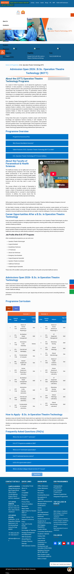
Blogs (46, 2)
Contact (24, 515)
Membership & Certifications (42, 504)
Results (24, 497)
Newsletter (25, 506)
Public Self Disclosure (62, 2)
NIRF (54, 2)
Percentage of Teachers (29, 530)
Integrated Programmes (61, 496)
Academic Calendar (43, 534)
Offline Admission (43, 486)
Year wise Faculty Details (27, 525)
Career (42, 2)
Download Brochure (43, 495)
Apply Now (37, 474)
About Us (24, 488)
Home (37, 2)
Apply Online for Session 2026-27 (29, 511)
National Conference (28, 519)
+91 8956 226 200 (13, 533)
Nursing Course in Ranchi (60, 522)
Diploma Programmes (60, 494)
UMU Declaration (26, 537)
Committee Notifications (45, 531)
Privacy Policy (26, 502)
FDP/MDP (24, 528)
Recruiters (41, 493)
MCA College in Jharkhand (60, 513)
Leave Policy (41, 538)
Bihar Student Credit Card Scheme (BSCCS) (44, 555)
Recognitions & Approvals (42, 498)
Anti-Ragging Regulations (41, 526)
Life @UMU (25, 493)
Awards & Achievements (45, 501)
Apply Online (25, 508)
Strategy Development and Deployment (28, 533)
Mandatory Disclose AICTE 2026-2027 (43, 551)
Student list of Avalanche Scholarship (44, 522)
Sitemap (24, 543)
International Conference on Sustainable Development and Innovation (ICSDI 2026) (45, 544)
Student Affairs (42, 529)
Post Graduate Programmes (58, 491)
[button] (2, 52)
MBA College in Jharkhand (60, 511)
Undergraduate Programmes (58, 487)
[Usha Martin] (12, 8)
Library (32, 2)
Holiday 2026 (41, 536)
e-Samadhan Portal (27, 486)
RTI (50, 2)
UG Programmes (14, 65)
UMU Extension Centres (29, 546)
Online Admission (43, 488)
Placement (41, 490)
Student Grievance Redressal (43, 515)
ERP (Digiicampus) (43, 512)
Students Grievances (44, 519)
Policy (23, 522)
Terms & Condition (27, 504)
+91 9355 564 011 (13, 535)
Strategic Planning (27, 541)
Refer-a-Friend (42, 558)
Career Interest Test (28, 517)
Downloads (25, 499)
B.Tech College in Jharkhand (61, 520)
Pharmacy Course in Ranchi (61, 518)
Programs (25, 495)
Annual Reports (26, 539)
